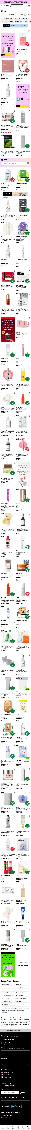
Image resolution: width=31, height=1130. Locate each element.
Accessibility (17, 1113)
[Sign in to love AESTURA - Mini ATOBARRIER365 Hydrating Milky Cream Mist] (14, 606)
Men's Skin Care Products (7, 1021)
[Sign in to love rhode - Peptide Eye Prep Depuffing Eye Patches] (14, 655)
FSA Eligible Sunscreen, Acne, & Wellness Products (13, 1024)
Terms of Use (10, 1113)
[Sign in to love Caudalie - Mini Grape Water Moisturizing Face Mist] (29, 536)
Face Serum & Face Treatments (21, 1021)
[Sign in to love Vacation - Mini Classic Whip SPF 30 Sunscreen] (14, 536)
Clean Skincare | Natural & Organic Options (17, 1022)
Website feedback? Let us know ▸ (15, 1030)
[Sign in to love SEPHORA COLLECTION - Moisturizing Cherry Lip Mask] (14, 271)
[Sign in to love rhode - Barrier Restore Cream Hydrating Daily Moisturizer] (14, 677)
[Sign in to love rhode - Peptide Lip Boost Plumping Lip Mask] (29, 930)
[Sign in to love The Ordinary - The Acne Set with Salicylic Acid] (14, 884)
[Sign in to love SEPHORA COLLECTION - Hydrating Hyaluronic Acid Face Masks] (29, 606)
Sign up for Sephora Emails (8, 1089)
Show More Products (23, 965)
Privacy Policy (4, 1113)
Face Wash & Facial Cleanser (17, 1018)
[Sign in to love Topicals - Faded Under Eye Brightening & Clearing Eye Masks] (29, 318)
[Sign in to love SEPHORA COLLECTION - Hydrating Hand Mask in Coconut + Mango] (14, 723)
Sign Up (23, 1092)
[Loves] (25, 6)
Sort (5, 21)
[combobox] (17, 5)
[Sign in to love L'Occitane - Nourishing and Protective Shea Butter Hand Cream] (14, 816)
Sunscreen (3, 1022)
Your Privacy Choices (5, 1115)
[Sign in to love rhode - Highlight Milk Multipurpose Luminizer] (29, 489)
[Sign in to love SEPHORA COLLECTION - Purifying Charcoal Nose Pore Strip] (29, 199)
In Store (12, 21)
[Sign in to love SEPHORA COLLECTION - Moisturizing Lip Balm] (14, 861)
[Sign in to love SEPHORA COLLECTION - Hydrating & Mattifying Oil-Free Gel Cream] (29, 816)
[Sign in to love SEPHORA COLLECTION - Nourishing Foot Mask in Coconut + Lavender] (29, 222)
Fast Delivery (19, 21)
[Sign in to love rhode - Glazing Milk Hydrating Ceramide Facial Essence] (29, 135)
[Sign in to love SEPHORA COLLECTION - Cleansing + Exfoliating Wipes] (14, 111)
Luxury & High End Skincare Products (15, 1024)
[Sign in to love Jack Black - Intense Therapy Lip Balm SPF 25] (29, 907)
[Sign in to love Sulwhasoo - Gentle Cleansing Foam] (29, 884)
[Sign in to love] (29, 60)
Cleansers (26, 1019)
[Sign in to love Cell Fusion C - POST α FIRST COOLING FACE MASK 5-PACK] (29, 746)
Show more (4, 1012)
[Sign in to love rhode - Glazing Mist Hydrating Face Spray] (29, 769)
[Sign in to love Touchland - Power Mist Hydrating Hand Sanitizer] (29, 33)
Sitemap (22, 1113)
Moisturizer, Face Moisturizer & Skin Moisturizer (12, 1019)
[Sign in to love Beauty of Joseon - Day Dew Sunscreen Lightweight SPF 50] (14, 907)
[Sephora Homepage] (5, 6)
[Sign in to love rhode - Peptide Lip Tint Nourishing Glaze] (29, 344)
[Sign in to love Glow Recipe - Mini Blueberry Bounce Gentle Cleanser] (14, 746)
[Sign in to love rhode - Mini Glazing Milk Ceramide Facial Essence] (14, 793)
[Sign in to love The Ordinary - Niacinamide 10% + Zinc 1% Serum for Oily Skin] (14, 84)
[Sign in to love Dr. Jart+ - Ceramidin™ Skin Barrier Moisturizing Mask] (29, 700)
